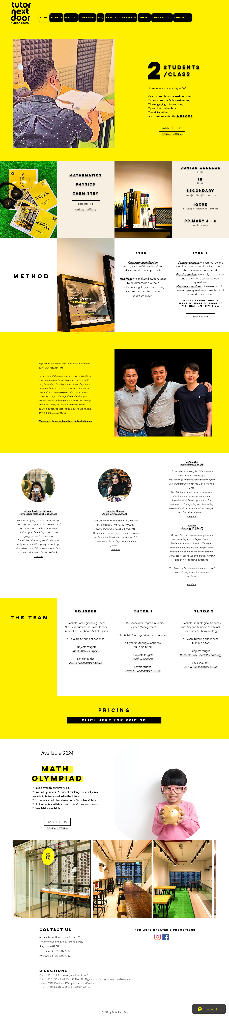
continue (61, 412)
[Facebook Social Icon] (165, 937)
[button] (172, 128)
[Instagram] (157, 937)
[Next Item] (211, 879)
